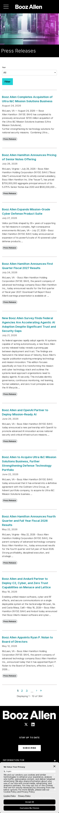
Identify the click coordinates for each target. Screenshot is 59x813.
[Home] (28, 6)
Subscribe (29, 748)
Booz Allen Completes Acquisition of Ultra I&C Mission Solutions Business (27, 99)
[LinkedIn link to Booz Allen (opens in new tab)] (33, 724)
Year (4, 67)
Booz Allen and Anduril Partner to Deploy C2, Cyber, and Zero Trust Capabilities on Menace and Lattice (26, 583)
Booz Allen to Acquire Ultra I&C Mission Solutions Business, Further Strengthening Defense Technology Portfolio (29, 463)
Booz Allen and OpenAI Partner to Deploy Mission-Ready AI (25, 412)
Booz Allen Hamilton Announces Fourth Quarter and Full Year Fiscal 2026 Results (29, 521)
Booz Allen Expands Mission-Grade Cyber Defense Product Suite (26, 211)
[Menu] (6, 6)
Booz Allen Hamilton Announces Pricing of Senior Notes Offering (29, 157)
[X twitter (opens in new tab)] (26, 724)
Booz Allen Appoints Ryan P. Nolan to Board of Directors (27, 639)
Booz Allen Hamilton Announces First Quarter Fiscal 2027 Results (27, 266)
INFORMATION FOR (13, 760)
